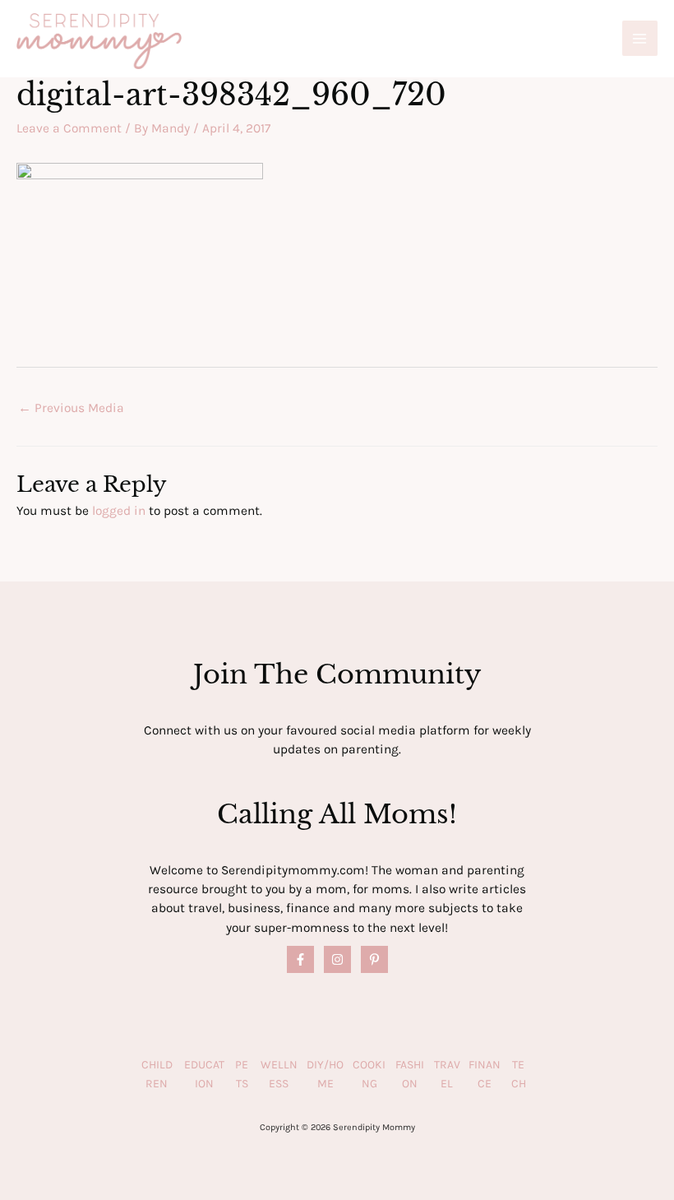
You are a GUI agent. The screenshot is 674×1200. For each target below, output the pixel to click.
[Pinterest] (374, 959)
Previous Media (71, 408)
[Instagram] (337, 959)
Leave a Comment (69, 128)
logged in (118, 510)
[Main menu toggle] (640, 38)
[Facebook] (300, 959)
